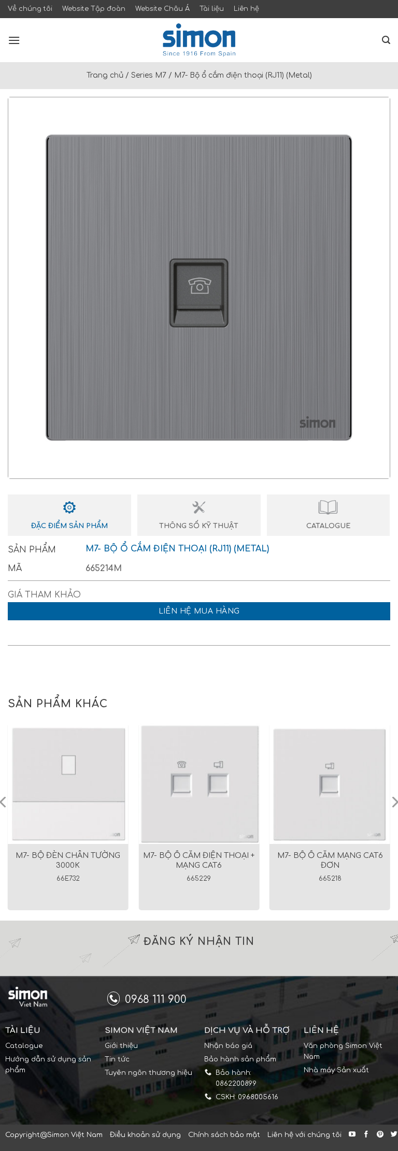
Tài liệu (212, 8)
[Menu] (14, 40)
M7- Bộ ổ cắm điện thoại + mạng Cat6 (198, 860)
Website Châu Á (162, 8)
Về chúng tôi (30, 8)
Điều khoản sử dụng (145, 1135)
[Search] (386, 40)
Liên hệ (246, 8)
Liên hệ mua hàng (199, 611)
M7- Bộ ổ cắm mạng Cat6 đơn (330, 860)
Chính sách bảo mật (224, 1135)
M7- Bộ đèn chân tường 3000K (68, 860)
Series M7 (148, 75)
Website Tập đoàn (93, 8)
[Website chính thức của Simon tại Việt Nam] (199, 40)
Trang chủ (105, 75)
